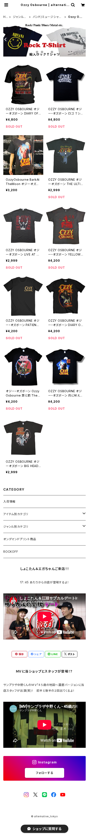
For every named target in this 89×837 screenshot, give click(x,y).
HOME (5, 17)
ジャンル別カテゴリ (20, 17)
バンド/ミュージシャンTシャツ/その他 (47, 17)
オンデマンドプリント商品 (19, 539)
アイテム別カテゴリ (15, 514)
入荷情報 (9, 501)
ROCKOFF (10, 551)
